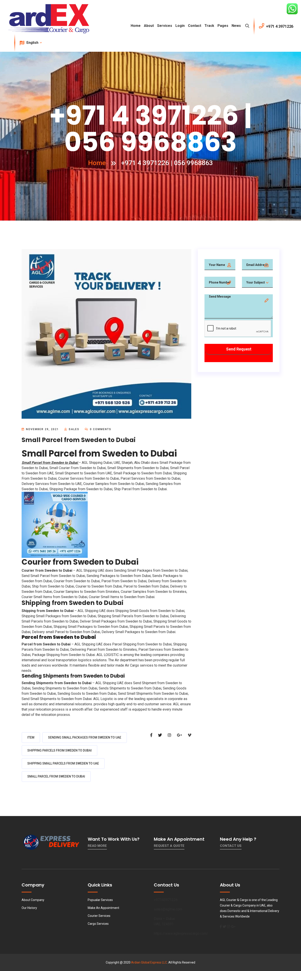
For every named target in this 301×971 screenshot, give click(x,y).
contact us (231, 846)
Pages (222, 26)
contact (194, 26)
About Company (33, 900)
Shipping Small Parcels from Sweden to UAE (63, 763)
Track (209, 26)
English (32, 43)
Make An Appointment (103, 908)
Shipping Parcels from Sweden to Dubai (59, 750)
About (149, 26)
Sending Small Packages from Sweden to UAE (84, 737)
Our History (29, 908)
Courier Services (99, 916)
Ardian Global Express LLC (149, 962)
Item (30, 737)
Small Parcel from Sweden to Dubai (56, 776)
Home (136, 26)
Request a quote (169, 846)
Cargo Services (98, 923)
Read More (97, 846)
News (236, 26)
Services (164, 26)
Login (180, 26)
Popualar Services (100, 900)
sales (74, 429)
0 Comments (100, 429)
